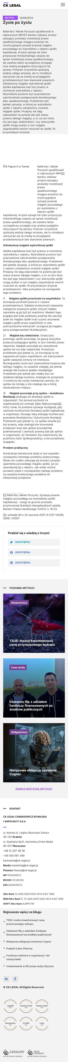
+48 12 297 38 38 (14, 850)
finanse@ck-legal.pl (25, 870)
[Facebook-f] (15, 979)
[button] (34, 788)
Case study (18, 667)
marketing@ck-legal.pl (24, 865)
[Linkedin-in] (6, 979)
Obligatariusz (19, 732)
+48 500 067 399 (14, 855)
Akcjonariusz (19, 602)
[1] (63, 173)
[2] (59, 403)
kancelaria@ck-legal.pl (16, 860)
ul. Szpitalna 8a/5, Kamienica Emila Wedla (28, 841)
